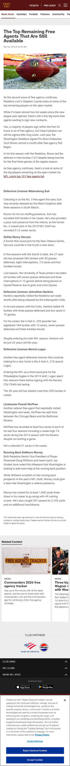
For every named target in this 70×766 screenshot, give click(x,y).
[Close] (64, 700)
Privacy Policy (42, 735)
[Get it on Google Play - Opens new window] (45, 689)
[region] (35, 730)
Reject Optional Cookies (35, 750)
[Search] (59, 5)
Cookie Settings (35, 741)
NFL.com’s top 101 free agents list (24, 176)
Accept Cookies (35, 759)
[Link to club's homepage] (6, 4)
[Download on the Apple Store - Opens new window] (23, 687)
